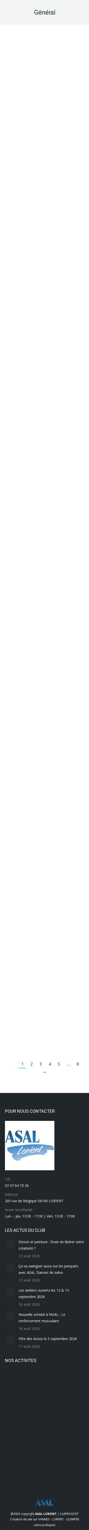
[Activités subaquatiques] (52, 1474)
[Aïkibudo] (33, 1474)
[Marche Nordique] (14, 1417)
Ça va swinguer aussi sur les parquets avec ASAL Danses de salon (48, 1269)
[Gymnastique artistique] (14, 1436)
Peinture (67, 1032)
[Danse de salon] (52, 1455)
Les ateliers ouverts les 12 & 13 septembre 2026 (44, 1293)
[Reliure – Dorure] (14, 1398)
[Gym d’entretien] (52, 1436)
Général (13, 116)
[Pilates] (33, 1398)
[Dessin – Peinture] (33, 1455)
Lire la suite (16, 124)
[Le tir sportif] (33, 1417)
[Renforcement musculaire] (71, 1379)
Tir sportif (54, 376)
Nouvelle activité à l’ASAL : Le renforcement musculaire (42, 1317)
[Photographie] (52, 1398)
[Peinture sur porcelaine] (71, 1398)
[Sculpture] (52, 1379)
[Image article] (10, 1244)
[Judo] (52, 1417)
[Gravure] (71, 1436)
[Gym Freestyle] (33, 1436)
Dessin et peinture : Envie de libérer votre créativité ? (51, 1245)
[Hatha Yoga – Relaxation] (71, 1417)
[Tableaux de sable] (33, 1379)
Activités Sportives (20, 376)
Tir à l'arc (53, 846)
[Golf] (14, 1455)
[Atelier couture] (14, 1474)
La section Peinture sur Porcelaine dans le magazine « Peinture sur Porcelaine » (42, 1017)
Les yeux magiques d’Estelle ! (43, 753)
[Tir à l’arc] (14, 1379)
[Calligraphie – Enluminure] (71, 1455)
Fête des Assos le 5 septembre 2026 (48, 1338)
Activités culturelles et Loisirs (27, 1032)
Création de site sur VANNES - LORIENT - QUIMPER (44, 1519)
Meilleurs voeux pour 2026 (40, 279)
